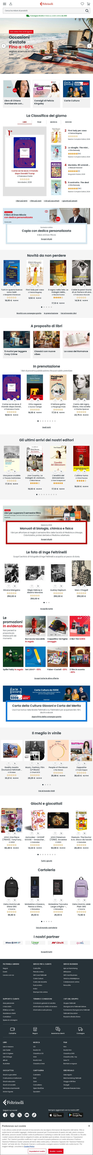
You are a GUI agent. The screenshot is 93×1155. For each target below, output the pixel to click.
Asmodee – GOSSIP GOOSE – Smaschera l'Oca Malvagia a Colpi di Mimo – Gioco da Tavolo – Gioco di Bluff (35, 838)
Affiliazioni (67, 972)
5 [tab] (51, 307)
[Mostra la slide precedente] (3, 46)
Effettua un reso (8, 1010)
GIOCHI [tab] (68, 122)
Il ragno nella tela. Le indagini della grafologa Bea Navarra (58, 291)
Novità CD (36, 1050)
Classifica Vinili (39, 1064)
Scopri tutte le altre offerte (46, 678)
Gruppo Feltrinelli (69, 1003)
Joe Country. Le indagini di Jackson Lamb (34, 476)
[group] (46, 16)
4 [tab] (48, 307)
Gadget (66, 1085)
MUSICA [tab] (53, 122)
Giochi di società (9, 1085)
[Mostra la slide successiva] (89, 46)
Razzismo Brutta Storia (71, 1017)
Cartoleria (37, 1075)
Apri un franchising (70, 968)
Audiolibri (6, 1064)
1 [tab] (41, 307)
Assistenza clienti (9, 1013)
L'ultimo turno (81, 475)
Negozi (5, 968)
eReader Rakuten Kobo (71, 1088)
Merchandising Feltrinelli (72, 1078)
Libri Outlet (6, 1050)
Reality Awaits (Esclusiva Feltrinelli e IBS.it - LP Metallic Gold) (11, 768)
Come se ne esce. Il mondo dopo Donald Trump (11, 405)
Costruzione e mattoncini (12, 1078)
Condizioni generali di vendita (44, 1003)
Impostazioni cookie (37, 1151)
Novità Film (67, 1050)
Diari (34, 1078)
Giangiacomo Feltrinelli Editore (74, 1007)
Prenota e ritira (38, 972)
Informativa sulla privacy (42, 1010)
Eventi (5, 972)
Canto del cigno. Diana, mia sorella (81, 405)
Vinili (35, 1057)
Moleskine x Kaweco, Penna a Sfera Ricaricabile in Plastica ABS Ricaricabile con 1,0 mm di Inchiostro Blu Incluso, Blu (35, 905)
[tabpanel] (11, 281)
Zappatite (81, 767)
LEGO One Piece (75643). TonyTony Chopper (11, 838)
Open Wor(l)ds (38, 1088)
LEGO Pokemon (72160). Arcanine (58, 838)
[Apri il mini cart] (88, 4)
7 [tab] (52, 421)
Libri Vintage (7, 1057)
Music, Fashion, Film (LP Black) (34, 768)
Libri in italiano (8, 1047)
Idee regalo (67, 1075)
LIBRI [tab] (25, 122)
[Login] (10, 4)
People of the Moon (58, 767)
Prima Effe (67, 985)
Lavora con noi (8, 975)
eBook (5, 1060)
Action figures (8, 1092)
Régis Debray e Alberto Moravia (35, 591)
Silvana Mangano (11, 590)
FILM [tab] (39, 122)
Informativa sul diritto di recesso (45, 1007)
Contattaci (7, 1017)
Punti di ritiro (37, 985)
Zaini (35, 1081)
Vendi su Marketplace (71, 978)
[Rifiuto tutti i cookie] (89, 1126)
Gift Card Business (70, 975)
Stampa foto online (40, 992)
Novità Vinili (37, 1060)
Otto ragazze (34, 404)
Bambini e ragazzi (70, 1064)
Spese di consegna (10, 1020)
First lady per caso (35, 290)
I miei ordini (7, 1007)
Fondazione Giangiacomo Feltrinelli (76, 1010)
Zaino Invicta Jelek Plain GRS (81, 905)
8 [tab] (54, 421)
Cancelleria (37, 1085)
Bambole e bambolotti (11, 1088)
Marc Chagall (81, 590)
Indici (35, 989)
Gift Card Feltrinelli (39, 975)
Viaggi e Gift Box (69, 1081)
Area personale (8, 1003)
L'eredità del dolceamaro (58, 476)
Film (64, 1047)
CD (34, 1047)
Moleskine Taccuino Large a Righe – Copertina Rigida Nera (58, 905)
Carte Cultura (38, 978)
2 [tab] (44, 307)
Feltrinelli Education (70, 1013)
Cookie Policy (29, 1146)
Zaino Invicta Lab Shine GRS (11, 905)
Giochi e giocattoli (9, 1075)
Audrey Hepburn (58, 590)
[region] (46, 1138)
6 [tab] (50, 421)
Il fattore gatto (58, 404)
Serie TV (66, 1060)
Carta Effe (36, 968)
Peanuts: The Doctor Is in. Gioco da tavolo (81, 838)
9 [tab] (56, 494)
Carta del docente (40, 982)
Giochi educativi (9, 1081)
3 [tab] (46, 307)
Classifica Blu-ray (70, 1057)
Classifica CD (38, 1053)
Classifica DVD (68, 1053)
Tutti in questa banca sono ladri (11, 291)
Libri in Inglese (8, 1053)
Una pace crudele (11, 475)
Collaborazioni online (71, 982)
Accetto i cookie (56, 1151)
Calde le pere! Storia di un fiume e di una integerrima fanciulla (81, 291)
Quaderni (36, 1092)
